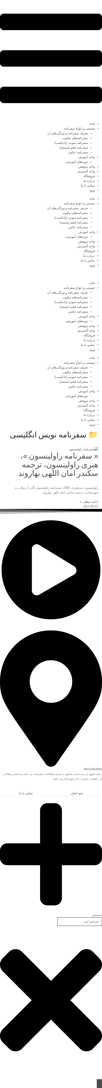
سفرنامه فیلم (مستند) (74, 147)
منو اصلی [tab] (77, 793)
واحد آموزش (87, 157)
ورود (92, 190)
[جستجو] (99, 1083)
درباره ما (89, 181)
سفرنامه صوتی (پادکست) (71, 143)
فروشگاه (89, 176)
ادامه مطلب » (89, 501)
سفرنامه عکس (78, 152)
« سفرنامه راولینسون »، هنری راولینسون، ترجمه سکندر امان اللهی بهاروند (58, 464)
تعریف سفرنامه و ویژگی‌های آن (67, 133)
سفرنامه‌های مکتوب (75, 138)
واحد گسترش (86, 171)
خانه (92, 124)
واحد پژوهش (86, 166)
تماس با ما (88, 185)
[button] (99, 788)
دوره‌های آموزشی (76, 162)
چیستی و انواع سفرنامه (79, 128)
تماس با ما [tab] (26, 793)
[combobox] (79, 921)
